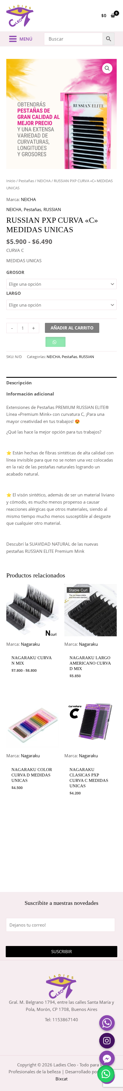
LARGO (13, 293)
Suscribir (61, 951)
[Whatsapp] (107, 1023)
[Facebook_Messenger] (107, 1058)
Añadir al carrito (72, 328)
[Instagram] (107, 1040)
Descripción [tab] (19, 382)
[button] (107, 68)
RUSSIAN (52, 209)
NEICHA (44, 180)
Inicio (10, 180)
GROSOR (15, 272)
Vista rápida (32, 647)
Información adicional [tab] (30, 394)
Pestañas (26, 180)
